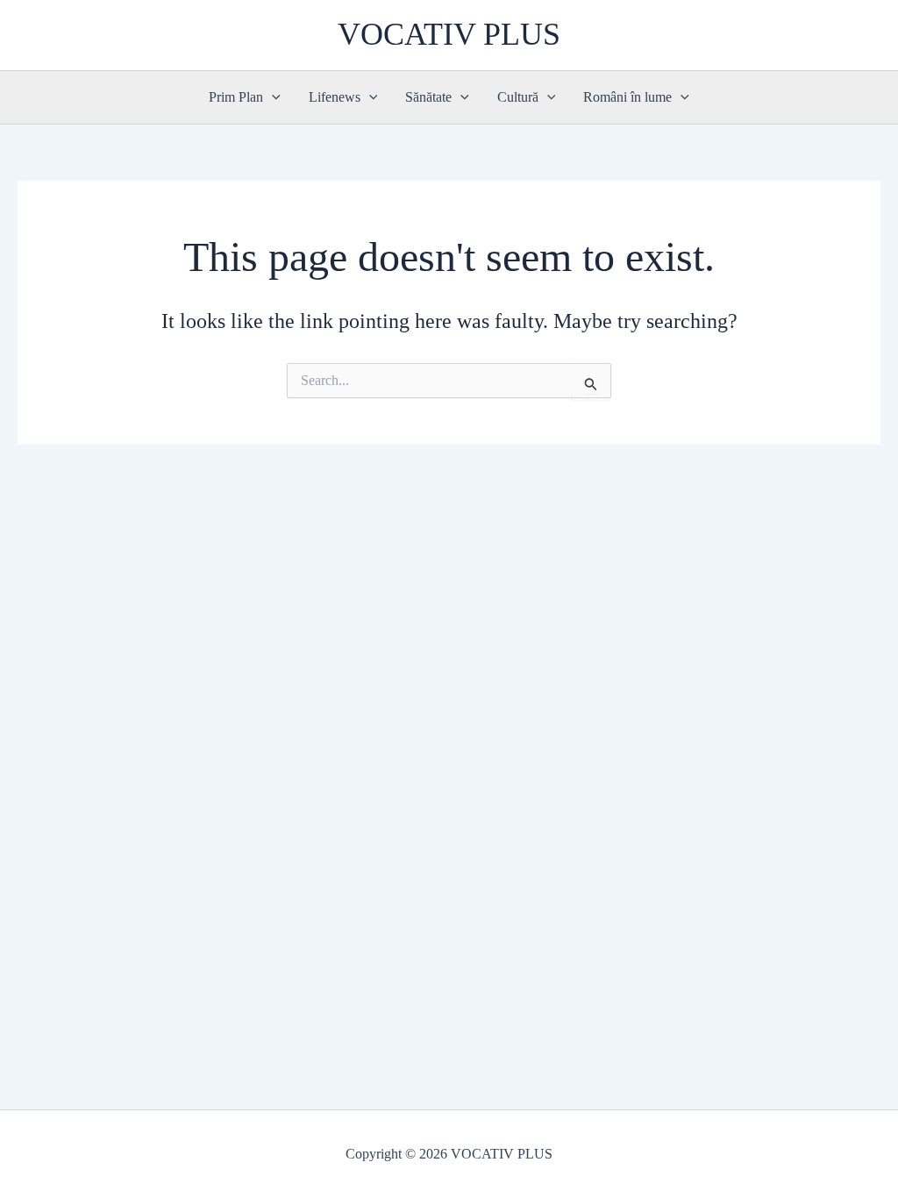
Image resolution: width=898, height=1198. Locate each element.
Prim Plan (236, 96)
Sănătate (428, 96)
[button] (272, 97)
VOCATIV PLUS (449, 34)
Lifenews (334, 96)
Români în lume (627, 96)
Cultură (517, 96)
